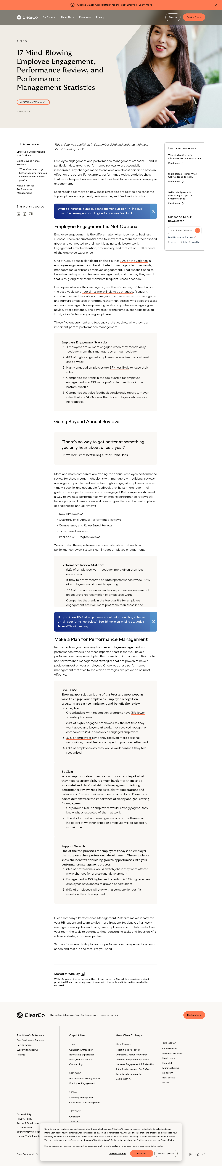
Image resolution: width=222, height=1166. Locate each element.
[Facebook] (197, 1154)
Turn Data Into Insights (129, 1074)
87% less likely (119, 367)
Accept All (141, 1153)
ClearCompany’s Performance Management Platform (91, 918)
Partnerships (24, 1045)
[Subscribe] (197, 230)
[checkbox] (184, 242)
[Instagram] (203, 1154)
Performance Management (84, 1078)
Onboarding (75, 1064)
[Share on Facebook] (24, 214)
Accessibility (24, 1114)
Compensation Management (85, 1102)
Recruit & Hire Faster (128, 1050)
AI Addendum (24, 1127)
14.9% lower (94, 397)
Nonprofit (167, 1073)
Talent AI (74, 1121)
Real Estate (168, 1077)
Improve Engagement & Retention (135, 1064)
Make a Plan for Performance (25, 189)
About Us (66, 17)
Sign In (173, 17)
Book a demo (194, 1015)
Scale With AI (123, 1079)
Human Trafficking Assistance (33, 1136)
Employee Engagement (33, 102)
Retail (165, 1082)
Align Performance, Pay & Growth (135, 1069)
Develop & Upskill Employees (132, 1059)
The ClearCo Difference (31, 1035)
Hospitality (168, 1063)
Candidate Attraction (81, 1050)
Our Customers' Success (30, 1040)
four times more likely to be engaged (107, 291)
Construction (169, 1048)
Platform (47, 17)
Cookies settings (117, 1153)
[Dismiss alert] (216, 5)
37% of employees (79, 737)
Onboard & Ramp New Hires (132, 1054)
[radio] (172, 242)
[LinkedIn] (191, 1154)
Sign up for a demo (67, 944)
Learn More (145, 5)
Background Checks (80, 1059)
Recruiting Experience (82, 1054)
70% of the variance (134, 260)
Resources (85, 17)
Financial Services (172, 1053)
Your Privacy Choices (28, 1132)
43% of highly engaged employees (90, 357)
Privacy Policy (167, 1140)
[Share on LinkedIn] (18, 214)
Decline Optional (166, 1153)
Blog (23, 41)
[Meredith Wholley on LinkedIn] (83, 974)
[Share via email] (30, 214)
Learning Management (82, 1097)
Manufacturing (170, 1068)
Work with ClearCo (28, 1050)
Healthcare (168, 1058)
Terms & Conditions (28, 1123)
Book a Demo (194, 17)
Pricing (100, 17)
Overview (74, 1116)
